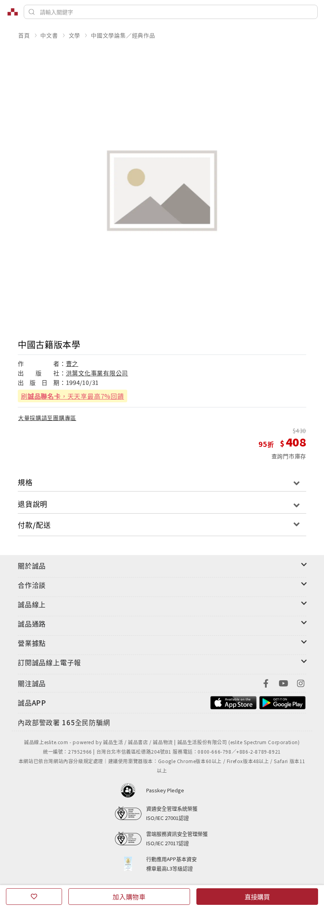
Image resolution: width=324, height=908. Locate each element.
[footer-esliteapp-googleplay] (282, 702)
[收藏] (34, 896)
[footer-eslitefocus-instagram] (300, 682)
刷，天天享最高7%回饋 (72, 396)
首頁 (24, 35)
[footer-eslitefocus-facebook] (265, 682)
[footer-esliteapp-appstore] (233, 702)
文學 (75, 35)
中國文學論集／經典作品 (123, 35)
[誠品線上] (12, 12)
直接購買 (257, 896)
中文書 (49, 35)
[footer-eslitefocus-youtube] (283, 682)
